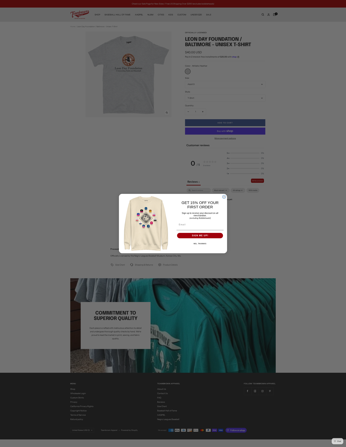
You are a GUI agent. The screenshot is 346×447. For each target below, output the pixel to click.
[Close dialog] (224, 196)
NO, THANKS (200, 244)
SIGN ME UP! (200, 235)
